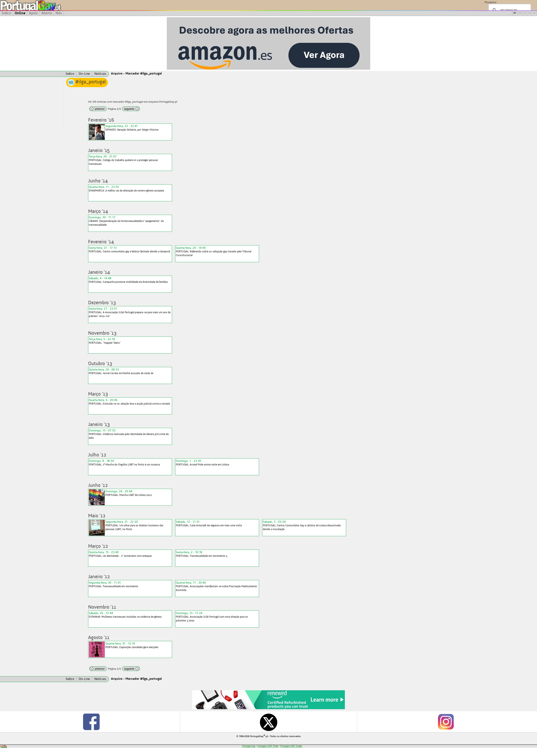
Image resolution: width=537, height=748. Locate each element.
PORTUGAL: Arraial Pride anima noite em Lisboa (202, 462)
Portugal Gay (248, 746)
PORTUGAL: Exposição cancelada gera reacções (131, 645)
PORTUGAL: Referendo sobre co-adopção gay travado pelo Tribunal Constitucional (213, 251)
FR (529, 13)
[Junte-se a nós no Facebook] (91, 721)
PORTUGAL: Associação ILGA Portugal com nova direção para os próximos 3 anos (212, 616)
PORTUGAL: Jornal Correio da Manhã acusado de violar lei (121, 371)
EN (519, 13)
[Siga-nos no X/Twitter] (268, 721)
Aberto (46, 13)
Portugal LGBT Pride (267, 746)
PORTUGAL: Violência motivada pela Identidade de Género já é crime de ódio (129, 434)
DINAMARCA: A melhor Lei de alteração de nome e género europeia (126, 188)
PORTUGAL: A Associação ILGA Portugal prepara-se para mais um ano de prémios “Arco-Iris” (130, 312)
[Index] (32, 74)
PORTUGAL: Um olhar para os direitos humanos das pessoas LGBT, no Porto (134, 525)
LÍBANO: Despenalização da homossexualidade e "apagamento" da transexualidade (126, 221)
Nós (59, 13)
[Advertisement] (32, 103)
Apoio (33, 13)
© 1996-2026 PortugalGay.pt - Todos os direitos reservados (268, 736)
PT (515, 13)
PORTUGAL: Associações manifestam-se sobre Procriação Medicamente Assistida (216, 586)
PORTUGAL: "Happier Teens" (105, 340)
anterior (98, 108)
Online (20, 13)
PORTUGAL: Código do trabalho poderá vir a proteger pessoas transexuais (123, 160)
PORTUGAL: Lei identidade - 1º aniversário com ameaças (120, 553)
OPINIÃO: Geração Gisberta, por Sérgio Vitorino (132, 127)
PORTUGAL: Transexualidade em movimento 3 (201, 553)
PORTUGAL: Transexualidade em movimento (113, 584)
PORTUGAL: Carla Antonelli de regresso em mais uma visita (209, 523)
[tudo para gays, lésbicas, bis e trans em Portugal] (42, 5)
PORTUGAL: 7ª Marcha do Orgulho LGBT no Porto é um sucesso (124, 462)
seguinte (131, 108)
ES (525, 13)
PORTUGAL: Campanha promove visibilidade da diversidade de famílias (128, 279)
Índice (6, 13)
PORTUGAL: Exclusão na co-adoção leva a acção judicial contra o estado (129, 401)
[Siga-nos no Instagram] (445, 721)
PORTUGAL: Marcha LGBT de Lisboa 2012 (128, 493)
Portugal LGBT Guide (291, 746)
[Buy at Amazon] (268, 708)
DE (534, 13)
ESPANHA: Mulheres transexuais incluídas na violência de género (125, 614)
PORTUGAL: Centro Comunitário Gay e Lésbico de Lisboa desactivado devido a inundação (302, 525)
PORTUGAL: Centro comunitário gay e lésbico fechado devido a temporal (129, 249)
